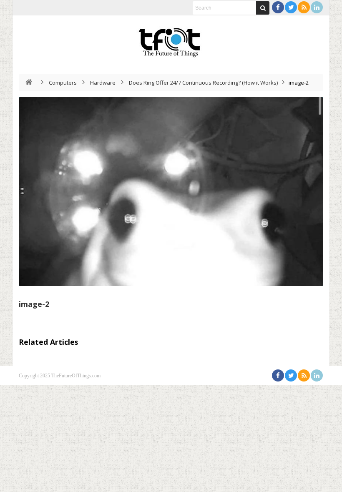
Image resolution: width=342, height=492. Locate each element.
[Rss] (303, 7)
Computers (63, 82)
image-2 (34, 304)
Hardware (103, 82)
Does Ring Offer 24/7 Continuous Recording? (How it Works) (203, 82)
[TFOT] (171, 40)
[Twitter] (290, 7)
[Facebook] (278, 7)
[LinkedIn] (316, 7)
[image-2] (171, 191)
